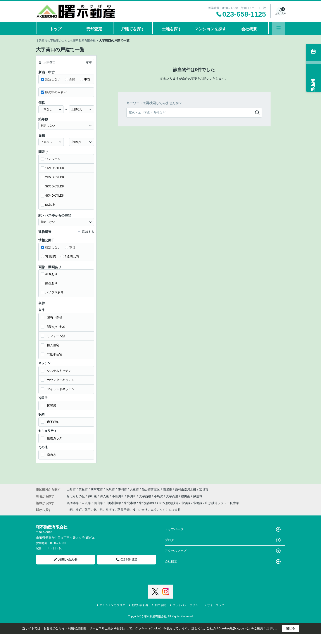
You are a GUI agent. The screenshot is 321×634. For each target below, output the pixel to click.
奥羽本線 (73, 503)
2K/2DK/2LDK (54, 177)
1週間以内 (72, 256)
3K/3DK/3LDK (54, 186)
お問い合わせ (68, 559)
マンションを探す (210, 29)
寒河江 (110, 510)
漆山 (136, 510)
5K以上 (50, 204)
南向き (51, 454)
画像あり (51, 274)
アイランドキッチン (60, 389)
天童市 (134, 489)
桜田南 (186, 496)
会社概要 (249, 29)
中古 (87, 79)
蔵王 (88, 510)
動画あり (51, 283)
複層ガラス (54, 438)
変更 (89, 62)
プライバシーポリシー (187, 605)
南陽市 (167, 489)
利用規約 (160, 605)
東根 (153, 510)
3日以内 (50, 256)
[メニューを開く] (278, 28)
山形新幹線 (114, 503)
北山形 (98, 510)
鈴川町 (132, 496)
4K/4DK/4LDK (54, 195)
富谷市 (203, 489)
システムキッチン (59, 370)
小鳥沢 (159, 496)
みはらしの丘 (76, 496)
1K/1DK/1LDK (54, 168)
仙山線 (99, 503)
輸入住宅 (53, 345)
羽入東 (105, 496)
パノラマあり (54, 292)
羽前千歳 (123, 510)
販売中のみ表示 (56, 92)
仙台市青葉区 (151, 489)
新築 (72, 79)
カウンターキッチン (60, 380)
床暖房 (51, 405)
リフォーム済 (56, 336)
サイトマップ (215, 605)
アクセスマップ (175, 550)
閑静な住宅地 (56, 326)
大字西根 (145, 496)
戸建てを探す (133, 29)
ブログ (169, 540)
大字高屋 (172, 496)
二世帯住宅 (54, 354)
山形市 (71, 489)
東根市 (83, 489)
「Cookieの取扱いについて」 (233, 628)
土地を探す (172, 29)
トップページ (174, 529)
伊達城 (197, 496)
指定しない (52, 79)
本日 (72, 247)
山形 (70, 510)
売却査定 (94, 29)
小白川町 (118, 496)
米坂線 (186, 503)
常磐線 (198, 503)
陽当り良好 (54, 317)
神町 (79, 510)
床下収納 (53, 422)
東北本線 (130, 503)
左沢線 (87, 503)
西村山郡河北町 (185, 489)
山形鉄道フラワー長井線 (222, 503)
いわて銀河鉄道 (168, 503)
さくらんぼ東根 (170, 510)
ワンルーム (52, 159)
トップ (56, 29)
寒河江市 (97, 489)
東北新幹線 (147, 503)
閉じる (290, 628)
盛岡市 (122, 489)
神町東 (93, 496)
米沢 (145, 510)
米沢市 (110, 489)
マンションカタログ (112, 605)
